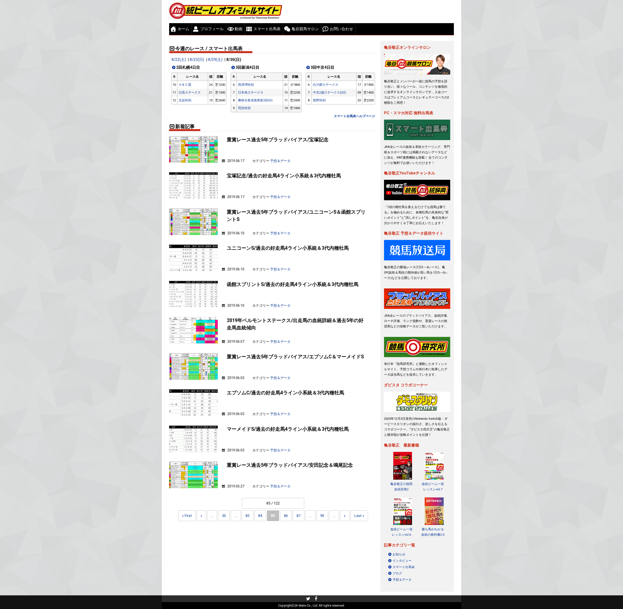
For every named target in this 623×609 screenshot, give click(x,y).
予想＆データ (280, 161)
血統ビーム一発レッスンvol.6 (401, 531)
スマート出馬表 (267, 29)
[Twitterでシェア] (308, 599)
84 (260, 516)
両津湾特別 (246, 84)
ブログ (397, 573)
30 (224, 516)
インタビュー (402, 560)
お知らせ (399, 554)
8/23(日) (197, 59)
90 (322, 516)
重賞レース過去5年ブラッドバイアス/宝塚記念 (278, 140)
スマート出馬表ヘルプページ (354, 116)
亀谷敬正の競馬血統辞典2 (401, 486)
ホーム (183, 29)
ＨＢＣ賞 (185, 84)
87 (299, 516)
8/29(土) (215, 59)
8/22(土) (179, 59)
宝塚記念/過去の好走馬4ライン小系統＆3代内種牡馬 (284, 176)
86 (286, 516)
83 (247, 516)
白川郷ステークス (325, 84)
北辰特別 (185, 100)
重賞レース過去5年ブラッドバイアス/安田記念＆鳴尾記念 (290, 465)
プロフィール (212, 29)
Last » (359, 516)
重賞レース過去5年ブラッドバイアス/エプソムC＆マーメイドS (295, 357)
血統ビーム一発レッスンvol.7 (433, 486)
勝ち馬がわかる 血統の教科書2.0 (432, 531)
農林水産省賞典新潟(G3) (255, 100)
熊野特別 (319, 100)
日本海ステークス (250, 92)
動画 (238, 29)
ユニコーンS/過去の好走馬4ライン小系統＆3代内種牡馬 (288, 248)
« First (187, 516)
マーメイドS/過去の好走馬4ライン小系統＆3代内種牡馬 (288, 429)
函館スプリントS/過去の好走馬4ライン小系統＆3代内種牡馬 (292, 284)
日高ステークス (190, 92)
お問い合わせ (341, 29)
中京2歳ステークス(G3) (329, 92)
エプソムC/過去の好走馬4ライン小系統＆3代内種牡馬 (285, 393)
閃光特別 (244, 108)
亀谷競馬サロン (305, 29)
